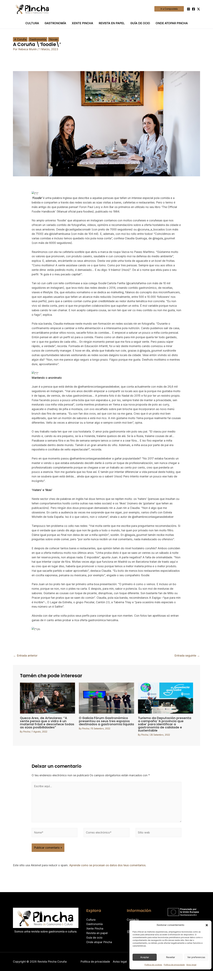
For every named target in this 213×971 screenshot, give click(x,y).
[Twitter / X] (198, 9)
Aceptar (144, 957)
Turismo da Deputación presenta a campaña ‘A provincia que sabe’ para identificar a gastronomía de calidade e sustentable (164, 724)
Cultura (32, 23)
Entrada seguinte (187, 655)
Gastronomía (55, 23)
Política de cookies (153, 965)
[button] (206, 925)
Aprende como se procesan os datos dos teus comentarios (107, 865)
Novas (53, 39)
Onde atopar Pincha (172, 23)
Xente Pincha (82, 23)
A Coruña (20, 39)
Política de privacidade (174, 965)
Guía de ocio (140, 23)
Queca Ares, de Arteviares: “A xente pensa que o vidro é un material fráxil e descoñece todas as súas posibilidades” (47, 722)
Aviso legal (191, 965)
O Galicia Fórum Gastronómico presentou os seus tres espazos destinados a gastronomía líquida (106, 721)
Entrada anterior (25, 655)
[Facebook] (193, 9)
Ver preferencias (196, 957)
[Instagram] (188, 9)
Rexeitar (170, 957)
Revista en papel (112, 23)
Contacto (133, 919)
